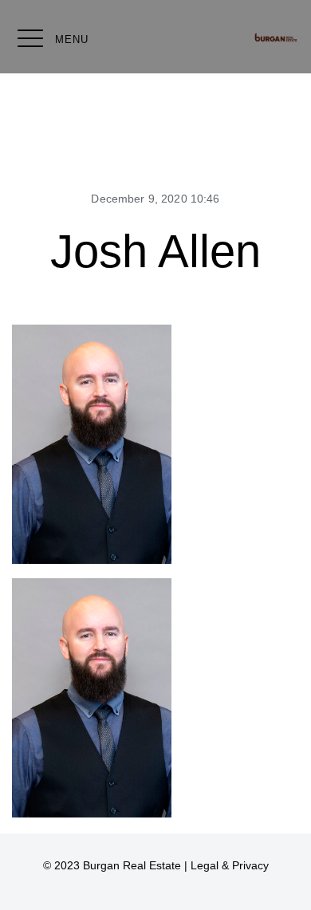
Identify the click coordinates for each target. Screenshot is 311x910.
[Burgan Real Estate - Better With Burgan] (276, 37)
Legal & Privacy (230, 865)
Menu (72, 39)
